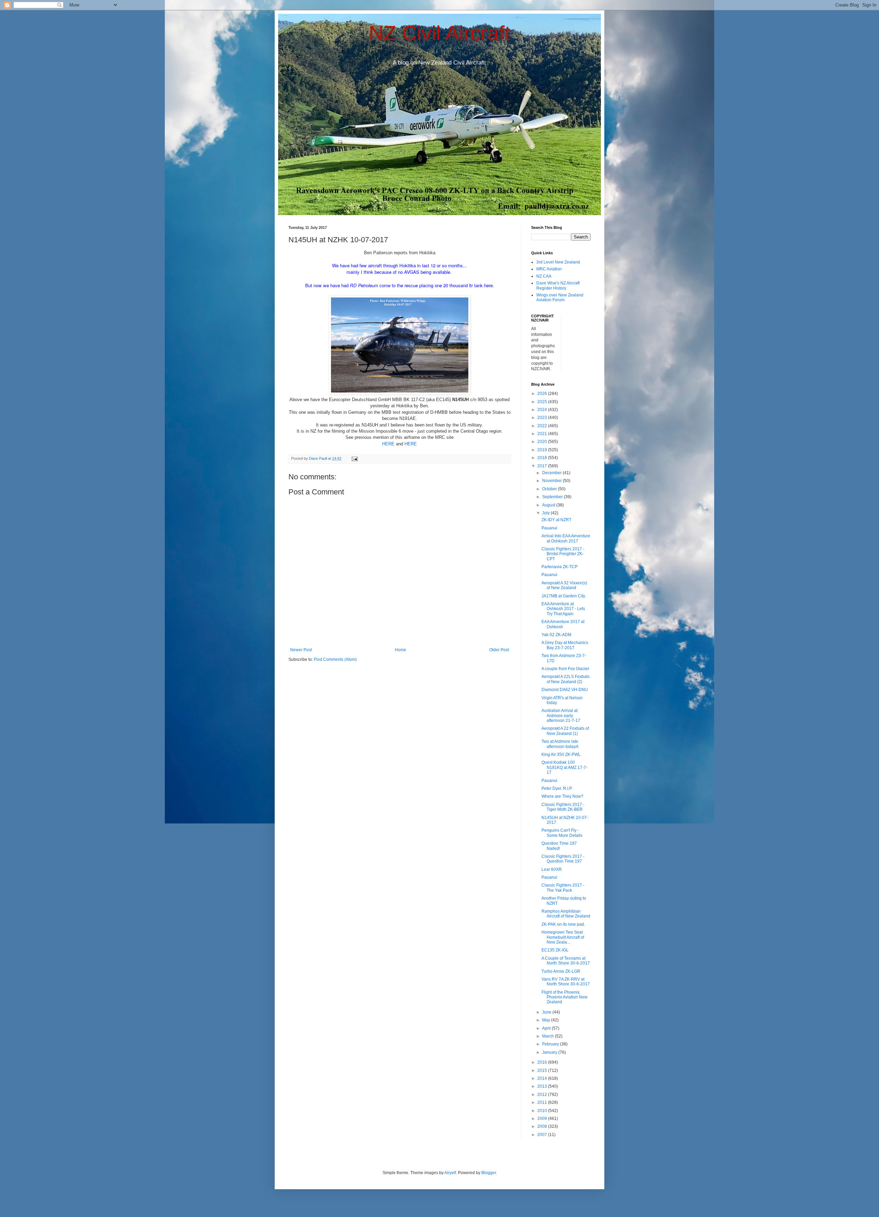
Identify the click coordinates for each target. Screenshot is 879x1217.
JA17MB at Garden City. (563, 596)
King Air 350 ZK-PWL (561, 754)
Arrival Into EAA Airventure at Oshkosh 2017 (565, 538)
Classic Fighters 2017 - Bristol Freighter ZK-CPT (562, 554)
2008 (542, 1126)
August (549, 505)
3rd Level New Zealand (558, 262)
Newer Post (301, 649)
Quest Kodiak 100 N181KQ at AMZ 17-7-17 (564, 767)
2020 (542, 441)
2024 (542, 409)
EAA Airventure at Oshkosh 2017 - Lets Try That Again (563, 608)
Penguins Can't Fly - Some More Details (561, 833)
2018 (542, 457)
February (551, 1044)
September (553, 496)
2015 (542, 1070)
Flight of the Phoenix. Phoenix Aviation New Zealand (564, 997)
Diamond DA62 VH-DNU (564, 689)
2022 (542, 425)
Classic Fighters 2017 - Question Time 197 (562, 859)
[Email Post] (354, 458)
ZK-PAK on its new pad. (563, 924)
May (546, 1020)
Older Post (499, 649)
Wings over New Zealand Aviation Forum (559, 297)
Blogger (488, 1172)
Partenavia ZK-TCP (559, 566)
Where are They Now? (562, 796)
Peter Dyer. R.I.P (556, 788)
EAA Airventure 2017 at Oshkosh (562, 624)
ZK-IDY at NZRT (556, 519)
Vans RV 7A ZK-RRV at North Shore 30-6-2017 (565, 981)
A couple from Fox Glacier (565, 668)
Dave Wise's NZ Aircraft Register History (558, 285)
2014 (542, 1078)
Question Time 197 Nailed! (559, 846)
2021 (542, 433)
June (547, 1012)
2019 (542, 449)
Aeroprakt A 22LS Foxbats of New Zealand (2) (565, 679)
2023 (542, 417)
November (552, 480)
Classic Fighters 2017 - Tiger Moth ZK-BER (562, 807)
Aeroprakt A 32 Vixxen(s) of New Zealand (564, 585)
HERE (388, 443)
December (552, 472)
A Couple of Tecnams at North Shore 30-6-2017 (565, 961)
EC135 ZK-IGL (555, 950)
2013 (542, 1086)
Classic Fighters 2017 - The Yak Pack (562, 887)
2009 (542, 1118)
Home (400, 649)
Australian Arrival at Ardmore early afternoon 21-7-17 (560, 715)
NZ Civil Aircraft (440, 33)
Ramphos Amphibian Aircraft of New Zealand (565, 913)
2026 (542, 393)
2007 (542, 1134)
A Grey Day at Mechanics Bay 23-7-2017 (564, 645)
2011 (542, 1102)
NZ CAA (543, 276)
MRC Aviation (549, 269)
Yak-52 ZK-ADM (556, 634)
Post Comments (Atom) (335, 659)
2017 (542, 466)
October (550, 489)
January (550, 1052)
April (547, 1028)
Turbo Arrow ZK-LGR (560, 971)
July (546, 513)
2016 (542, 1062)
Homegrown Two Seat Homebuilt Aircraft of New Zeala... (562, 937)
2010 (542, 1110)
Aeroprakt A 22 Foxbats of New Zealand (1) (565, 731)
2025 (542, 401)
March (548, 1036)
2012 (542, 1094)
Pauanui (549, 528)
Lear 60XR (551, 869)
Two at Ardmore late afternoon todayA (560, 744)
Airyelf (450, 1172)
